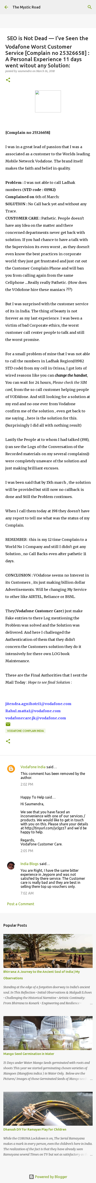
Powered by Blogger (50, 1177)
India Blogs (30, 864)
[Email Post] (8, 725)
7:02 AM (27, 893)
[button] (8, 80)
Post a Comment (20, 904)
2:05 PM (27, 851)
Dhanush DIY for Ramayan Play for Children (34, 1129)
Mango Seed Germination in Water (28, 1054)
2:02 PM (27, 784)
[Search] (89, 7)
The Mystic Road (26, 7)
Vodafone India (33, 767)
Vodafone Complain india (25, 730)
